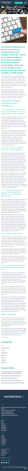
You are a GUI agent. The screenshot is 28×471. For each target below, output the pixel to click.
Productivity (4, 352)
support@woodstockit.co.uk (14, 334)
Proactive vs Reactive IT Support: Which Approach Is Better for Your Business (13, 408)
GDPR (2, 350)
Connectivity (3, 442)
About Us (3, 420)
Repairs (3, 355)
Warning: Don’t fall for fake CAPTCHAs (11, 375)
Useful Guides (3, 427)
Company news (5, 348)
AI (1, 345)
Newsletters (3, 425)
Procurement (3, 440)
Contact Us (3, 423)
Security (7, 337)
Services (2, 437)
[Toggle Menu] (25, 2)
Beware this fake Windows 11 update (11, 380)
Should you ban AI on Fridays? (9, 378)
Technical (3, 362)
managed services (19, 321)
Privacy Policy (3, 430)
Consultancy (3, 439)
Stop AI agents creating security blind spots (12, 382)
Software (3, 359)
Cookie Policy (3, 428)
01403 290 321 (19, 3)
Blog (2, 422)
